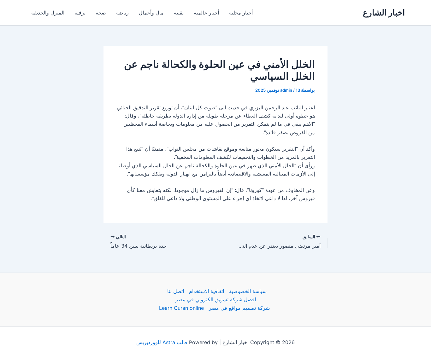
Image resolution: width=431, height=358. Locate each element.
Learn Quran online (181, 308)
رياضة (122, 12)
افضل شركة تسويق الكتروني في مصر (215, 299)
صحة (101, 12)
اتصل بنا (175, 291)
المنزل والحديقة (47, 12)
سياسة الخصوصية (248, 291)
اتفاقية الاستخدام (206, 291)
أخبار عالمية (206, 12)
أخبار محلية (241, 12)
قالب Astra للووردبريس (161, 342)
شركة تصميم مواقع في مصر (239, 308)
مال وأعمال (151, 12)
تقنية (179, 12)
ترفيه (80, 12)
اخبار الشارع (384, 12)
